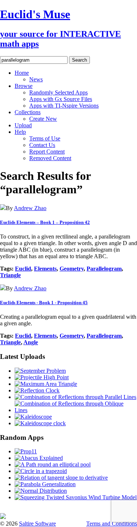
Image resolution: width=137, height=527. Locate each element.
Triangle (10, 275)
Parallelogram (104, 269)
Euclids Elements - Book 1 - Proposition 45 (44, 302)
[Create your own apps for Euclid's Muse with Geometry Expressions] (3, 517)
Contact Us (42, 145)
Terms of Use (44, 138)
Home (22, 73)
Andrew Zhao (30, 208)
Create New (43, 119)
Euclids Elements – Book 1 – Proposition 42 (45, 222)
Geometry (72, 269)
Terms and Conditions (111, 523)
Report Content (47, 151)
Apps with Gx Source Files (60, 99)
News (36, 79)
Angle (30, 342)
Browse (24, 86)
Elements (45, 269)
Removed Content (50, 158)
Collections (28, 112)
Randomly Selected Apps (58, 92)
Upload (23, 125)
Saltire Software (37, 523)
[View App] (3, 208)
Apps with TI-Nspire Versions (64, 105)
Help (20, 132)
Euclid (23, 269)
